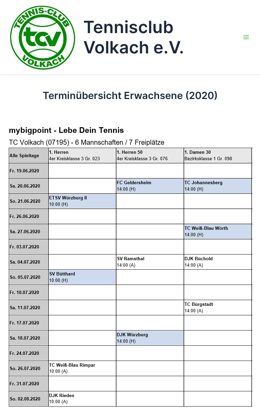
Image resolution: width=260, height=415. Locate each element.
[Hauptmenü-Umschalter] (246, 37)
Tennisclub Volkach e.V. (133, 37)
